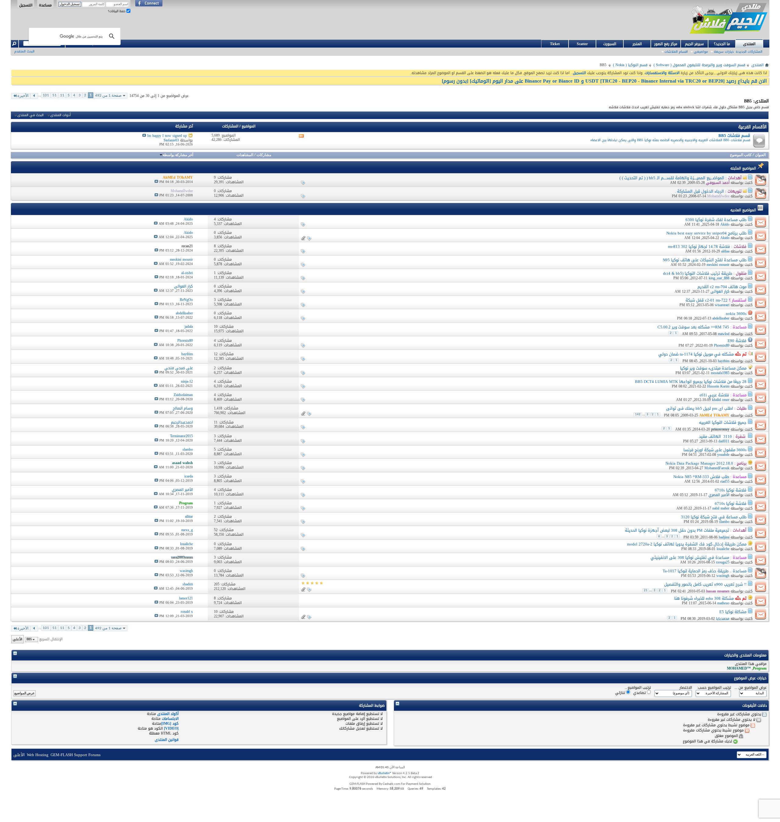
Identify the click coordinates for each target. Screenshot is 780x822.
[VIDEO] (171, 728)
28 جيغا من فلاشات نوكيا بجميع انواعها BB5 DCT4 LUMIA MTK (690, 381)
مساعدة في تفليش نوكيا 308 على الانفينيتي (690, 557)
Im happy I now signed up (167, 135)
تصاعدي (640, 692)
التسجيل (25, 5)
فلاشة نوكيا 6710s (730, 490)
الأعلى (17, 639)
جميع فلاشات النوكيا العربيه (722, 422)
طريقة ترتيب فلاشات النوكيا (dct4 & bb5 (697, 273)
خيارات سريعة (724, 51)
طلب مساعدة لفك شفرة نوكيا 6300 (716, 219)
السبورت (609, 44)
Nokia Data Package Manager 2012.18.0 (699, 463)
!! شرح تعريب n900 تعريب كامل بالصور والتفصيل (705, 584)
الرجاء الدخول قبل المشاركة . (699, 191)
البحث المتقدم (24, 51)
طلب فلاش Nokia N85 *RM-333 (701, 477)
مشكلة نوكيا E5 (732, 612)
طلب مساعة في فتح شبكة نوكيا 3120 (713, 517)
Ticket (555, 44)
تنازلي (620, 692)
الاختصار (685, 687)
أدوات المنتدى (60, 115)
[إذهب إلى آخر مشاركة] (156, 182)
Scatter (582, 44)
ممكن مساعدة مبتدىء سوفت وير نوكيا (713, 368)
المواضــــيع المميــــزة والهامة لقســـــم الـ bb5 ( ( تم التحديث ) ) (671, 178)
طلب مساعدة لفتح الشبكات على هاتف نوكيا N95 (704, 260)
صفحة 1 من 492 (108, 96)
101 (46, 95)
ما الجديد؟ (722, 44)
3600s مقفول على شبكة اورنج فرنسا (714, 450)
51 (54, 95)
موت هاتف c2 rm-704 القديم (721, 287)
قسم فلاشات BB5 (734, 135)
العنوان (760, 155)
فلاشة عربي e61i (714, 395)
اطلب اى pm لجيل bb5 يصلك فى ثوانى (699, 408)
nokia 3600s (736, 313)
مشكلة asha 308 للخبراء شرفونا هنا (704, 598)
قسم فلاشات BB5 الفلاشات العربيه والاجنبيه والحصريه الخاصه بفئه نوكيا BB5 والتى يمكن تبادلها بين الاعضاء (670, 140)
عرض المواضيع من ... (751, 687)
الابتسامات (170, 718)
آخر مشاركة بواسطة (178, 155)
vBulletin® (385, 773)
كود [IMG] (170, 723)
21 (645, 590)
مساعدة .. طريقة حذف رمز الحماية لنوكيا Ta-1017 (704, 571)
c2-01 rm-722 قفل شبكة (707, 300)
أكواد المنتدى (168, 713)
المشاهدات (244, 155)
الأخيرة (23, 96)
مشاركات (264, 155)
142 (637, 414)
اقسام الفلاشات (676, 51)
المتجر (637, 44)
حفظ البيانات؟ (117, 11)
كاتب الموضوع (741, 155)
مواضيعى (701, 51)
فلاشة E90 (737, 341)
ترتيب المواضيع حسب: (714, 687)
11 (62, 95)
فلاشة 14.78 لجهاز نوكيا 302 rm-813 (699, 246)
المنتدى (749, 44)
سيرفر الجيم (694, 44)
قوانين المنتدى (167, 739)
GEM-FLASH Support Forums (76, 755)
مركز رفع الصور (665, 44)
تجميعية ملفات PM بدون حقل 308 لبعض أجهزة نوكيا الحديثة (677, 530)
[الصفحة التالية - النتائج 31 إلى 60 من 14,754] (34, 96)
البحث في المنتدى (30, 115)
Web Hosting (37, 755)
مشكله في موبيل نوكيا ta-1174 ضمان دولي (696, 354)
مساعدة (45, 5)
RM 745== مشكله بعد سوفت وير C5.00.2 (693, 327)
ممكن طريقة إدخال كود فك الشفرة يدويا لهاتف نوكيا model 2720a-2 (686, 544)
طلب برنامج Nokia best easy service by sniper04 (706, 233)
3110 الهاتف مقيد (715, 436)
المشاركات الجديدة (749, 51)
